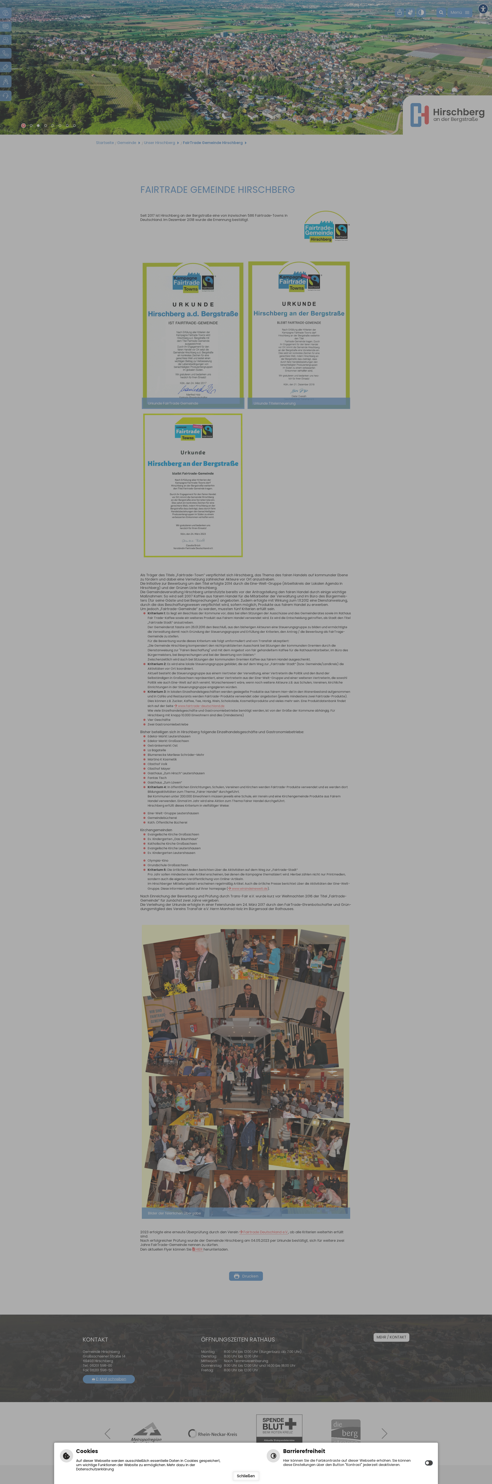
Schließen (246, 1476)
